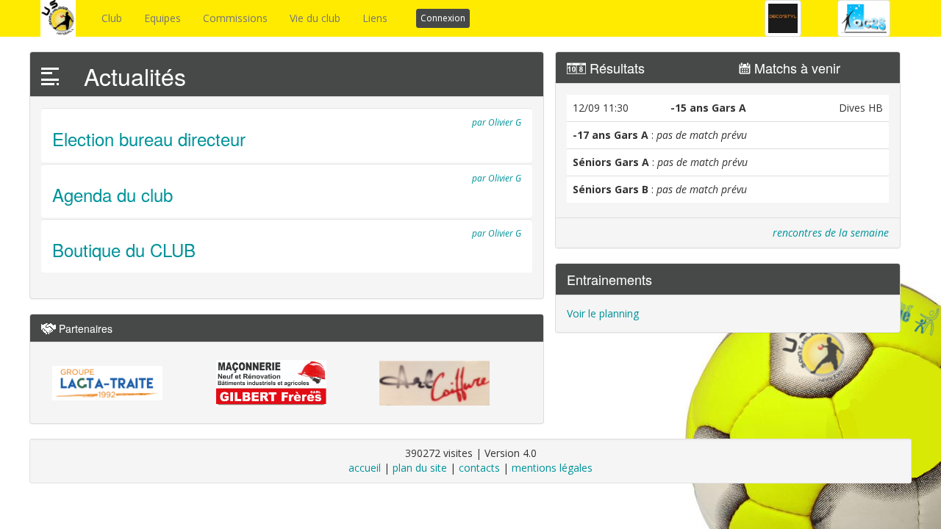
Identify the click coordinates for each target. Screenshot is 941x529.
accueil (364, 468)
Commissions (235, 18)
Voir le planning (603, 313)
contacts (479, 468)
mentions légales (552, 468)
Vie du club (315, 18)
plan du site (420, 468)
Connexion (443, 18)
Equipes (162, 18)
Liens (374, 18)
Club (111, 18)
